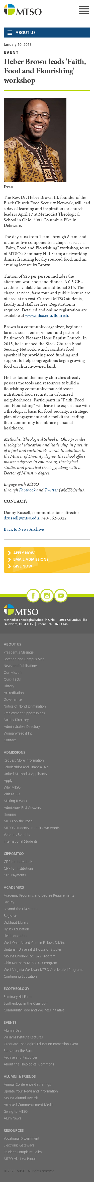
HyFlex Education (16, 929)
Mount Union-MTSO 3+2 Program (29, 956)
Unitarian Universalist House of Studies (32, 949)
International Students (20, 841)
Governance (13, 699)
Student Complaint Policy (23, 1152)
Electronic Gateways (19, 1145)
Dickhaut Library (16, 922)
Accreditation (14, 693)
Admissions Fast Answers (22, 807)
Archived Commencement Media (28, 1104)
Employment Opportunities (24, 713)
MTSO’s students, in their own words (31, 828)
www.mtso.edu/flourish (46, 315)
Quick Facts (12, 679)
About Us (12, 644)
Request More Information (24, 760)
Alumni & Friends (20, 1076)
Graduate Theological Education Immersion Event (41, 1044)
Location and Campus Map (24, 659)
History (9, 686)
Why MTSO (12, 787)
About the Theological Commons (29, 1064)
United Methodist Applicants (25, 774)
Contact (10, 740)
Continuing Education (20, 976)
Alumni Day (12, 1030)
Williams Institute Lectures (23, 1037)
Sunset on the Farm (18, 1050)
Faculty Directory (16, 720)
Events (10, 1022)
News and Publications (20, 666)
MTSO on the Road (18, 821)
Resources (14, 1130)
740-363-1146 (58, 624)
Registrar (10, 915)
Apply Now (24, 552)
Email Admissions (30, 559)
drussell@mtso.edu (21, 518)
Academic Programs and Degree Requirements (39, 895)
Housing (10, 814)
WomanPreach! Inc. (18, 733)
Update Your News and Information (31, 1091)
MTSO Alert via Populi (20, 1158)
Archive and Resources (20, 1057)
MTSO (23, 10)
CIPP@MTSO (14, 853)
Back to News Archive (24, 529)
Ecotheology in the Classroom (26, 1003)
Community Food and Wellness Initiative (34, 1010)
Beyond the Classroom (21, 909)
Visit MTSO (12, 794)
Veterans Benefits (17, 834)
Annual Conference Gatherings (27, 1084)
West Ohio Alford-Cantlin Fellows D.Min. (34, 942)
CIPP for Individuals (18, 861)
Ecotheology (16, 988)
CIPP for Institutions (18, 868)
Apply (8, 780)
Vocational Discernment (21, 1138)
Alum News (12, 1118)
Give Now (22, 566)
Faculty (9, 902)
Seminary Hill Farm (18, 996)
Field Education (15, 936)
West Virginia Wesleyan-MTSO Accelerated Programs (43, 969)
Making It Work (15, 801)
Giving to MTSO (16, 1111)
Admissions (14, 752)
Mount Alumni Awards (21, 1098)
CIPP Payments (15, 875)
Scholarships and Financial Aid (26, 767)
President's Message (19, 652)
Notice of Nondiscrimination (25, 706)
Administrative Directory (22, 726)
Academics (14, 887)
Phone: (53, 624)
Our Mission (13, 672)
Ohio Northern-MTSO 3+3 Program (30, 963)
